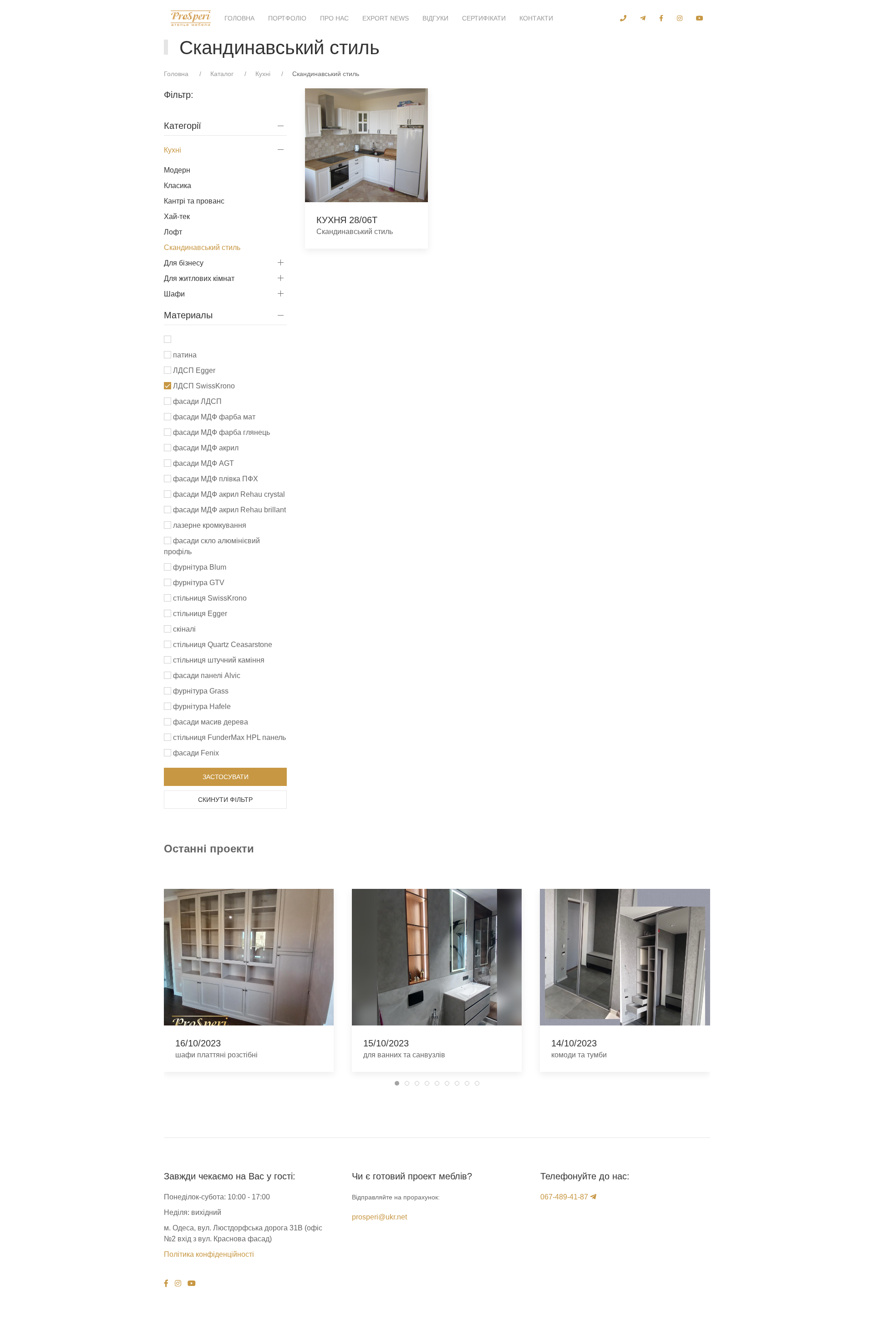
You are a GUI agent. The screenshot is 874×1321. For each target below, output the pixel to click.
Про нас (334, 18)
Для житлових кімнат (199, 278)
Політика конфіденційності (209, 1254)
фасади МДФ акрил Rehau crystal (228, 494)
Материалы (188, 315)
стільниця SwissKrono (209, 598)
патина (184, 355)
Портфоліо (287, 18)
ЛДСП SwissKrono (203, 386)
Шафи (174, 294)
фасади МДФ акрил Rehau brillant (228, 510)
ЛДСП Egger (193, 370)
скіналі (183, 629)
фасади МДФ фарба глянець (220, 432)
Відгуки (435, 18)
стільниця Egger (199, 613)
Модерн (177, 170)
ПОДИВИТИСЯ (366, 145)
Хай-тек (177, 216)
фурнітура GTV (197, 583)
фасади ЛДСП (196, 401)
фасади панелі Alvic (205, 675)
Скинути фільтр (225, 799)
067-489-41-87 (564, 1197)
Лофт (173, 232)
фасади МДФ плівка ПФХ (214, 479)
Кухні (262, 73)
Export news (385, 18)
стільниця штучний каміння (217, 660)
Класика (177, 185)
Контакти (536, 18)
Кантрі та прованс (194, 201)
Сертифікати (484, 18)
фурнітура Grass (200, 691)
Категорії (182, 126)
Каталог (222, 73)
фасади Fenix (195, 753)
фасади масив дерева (209, 722)
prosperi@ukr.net (379, 1217)
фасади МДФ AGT (202, 463)
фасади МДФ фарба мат (213, 417)
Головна (239, 18)
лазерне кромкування (208, 525)
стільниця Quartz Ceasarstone (221, 644)
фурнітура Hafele (201, 706)
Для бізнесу (183, 263)
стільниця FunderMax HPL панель (228, 737)
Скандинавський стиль (202, 247)
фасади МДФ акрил (205, 448)
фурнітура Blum (198, 567)
